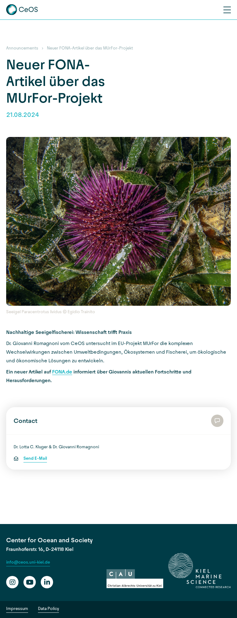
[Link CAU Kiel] (134, 578)
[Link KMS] (199, 570)
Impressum (17, 608)
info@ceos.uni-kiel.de (28, 562)
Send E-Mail (35, 458)
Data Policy (48, 608)
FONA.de (62, 372)
